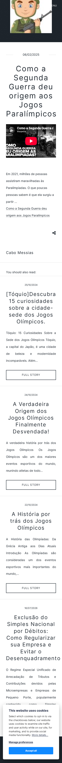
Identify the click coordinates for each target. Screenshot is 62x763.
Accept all (31, 750)
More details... (40, 735)
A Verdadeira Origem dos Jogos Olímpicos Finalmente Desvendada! (31, 418)
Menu (53, 5)
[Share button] (54, 233)
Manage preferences (21, 742)
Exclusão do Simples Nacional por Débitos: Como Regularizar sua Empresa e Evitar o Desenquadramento (33, 638)
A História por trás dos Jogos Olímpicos (31, 521)
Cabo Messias (20, 252)
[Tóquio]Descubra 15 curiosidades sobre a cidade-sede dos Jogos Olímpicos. (31, 308)
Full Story (31, 374)
